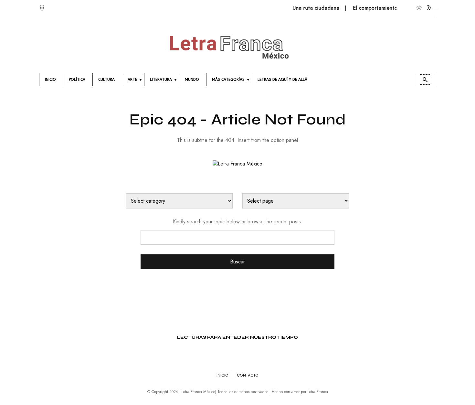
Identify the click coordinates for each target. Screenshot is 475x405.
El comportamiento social (378, 8)
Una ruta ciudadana (312, 8)
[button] (43, 4)
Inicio (222, 375)
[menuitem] (51, 79)
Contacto (248, 375)
